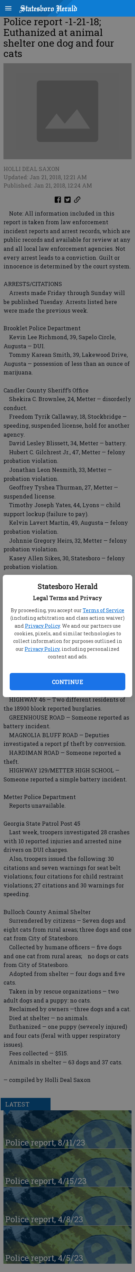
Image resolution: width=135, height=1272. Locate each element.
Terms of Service (103, 610)
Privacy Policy (42, 626)
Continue (67, 681)
